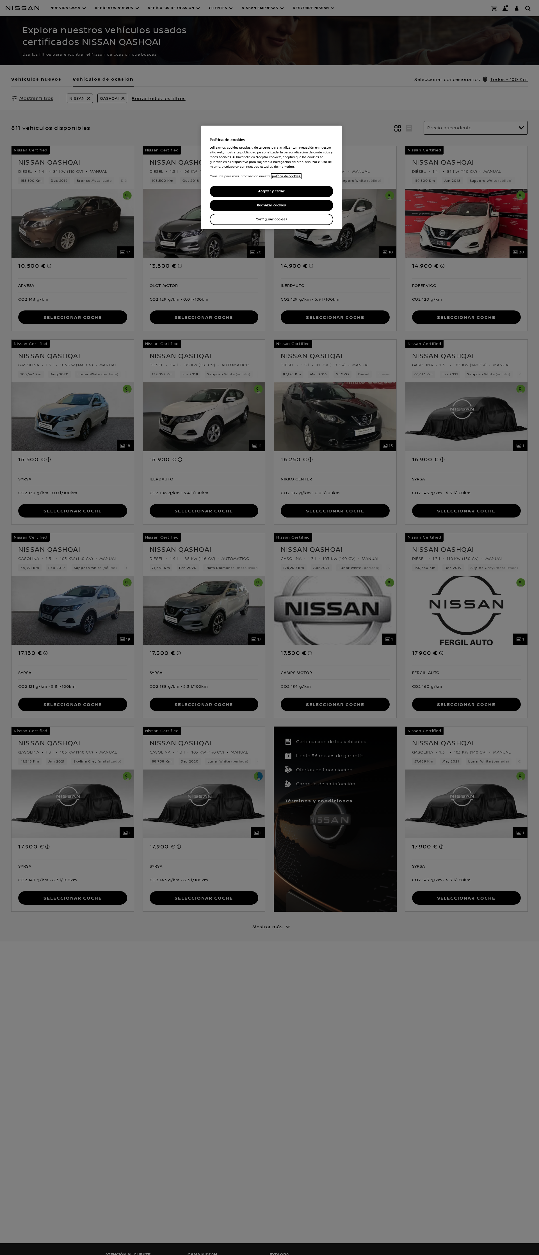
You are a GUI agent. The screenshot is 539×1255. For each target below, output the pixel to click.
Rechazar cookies (271, 205)
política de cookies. (286, 176)
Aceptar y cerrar (271, 191)
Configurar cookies (271, 219)
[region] (271, 177)
